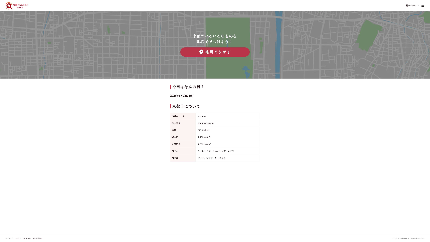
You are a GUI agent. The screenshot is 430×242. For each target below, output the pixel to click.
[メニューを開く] (423, 6)
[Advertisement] (215, 181)
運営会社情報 (37, 238)
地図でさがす (218, 52)
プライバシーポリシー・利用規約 (18, 238)
